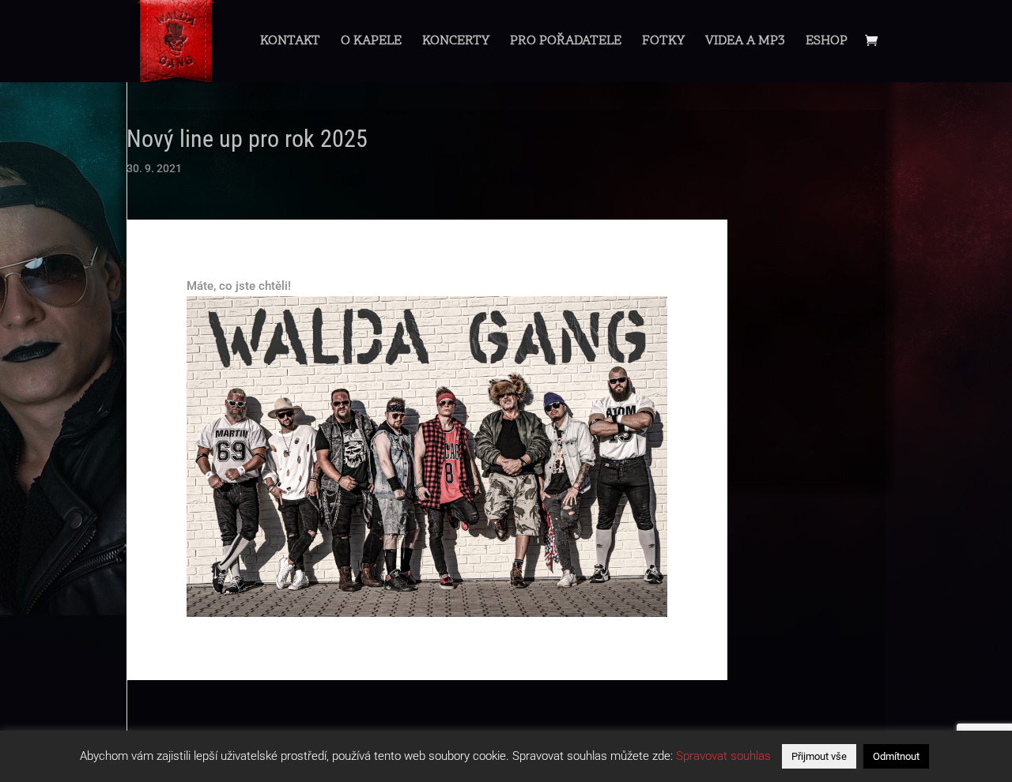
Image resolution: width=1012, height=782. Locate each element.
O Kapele (371, 43)
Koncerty (455, 43)
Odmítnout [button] (896, 756)
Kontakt (290, 43)
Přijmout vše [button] (819, 756)
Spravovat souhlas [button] (723, 756)
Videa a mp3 (745, 43)
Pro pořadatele (565, 43)
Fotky (663, 43)
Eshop (827, 43)
